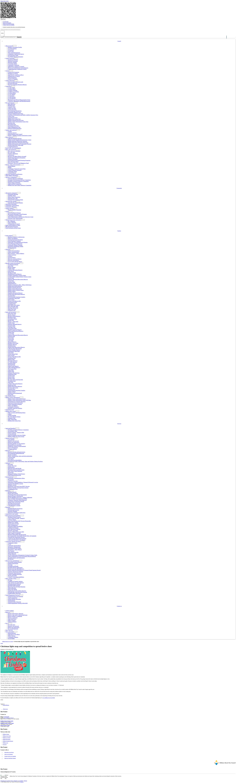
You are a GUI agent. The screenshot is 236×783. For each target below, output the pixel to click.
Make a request (12, 620)
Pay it (6, 623)
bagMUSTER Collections (14, 593)
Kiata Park (10, 394)
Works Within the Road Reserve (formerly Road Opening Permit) (24, 570)
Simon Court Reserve (13, 366)
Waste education (12, 588)
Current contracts (12, 132)
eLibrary (10, 256)
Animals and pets (9, 438)
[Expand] (5, 44)
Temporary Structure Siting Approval (17, 500)
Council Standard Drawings (15, 574)
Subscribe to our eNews (14, 634)
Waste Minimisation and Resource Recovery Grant (20, 217)
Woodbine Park (12, 381)
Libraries (7, 249)
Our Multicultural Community (15, 56)
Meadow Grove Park (13, 343)
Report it (7, 612)
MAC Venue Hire (12, 419)
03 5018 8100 (6, 716)
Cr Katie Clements (12, 90)
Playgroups (11, 472)
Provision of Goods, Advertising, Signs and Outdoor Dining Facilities (25, 461)
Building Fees (11, 105)
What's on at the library (14, 250)
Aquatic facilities (12, 454)
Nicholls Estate (12, 346)
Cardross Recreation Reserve (15, 270)
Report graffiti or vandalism (15, 616)
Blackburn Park (12, 317)
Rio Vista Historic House (14, 416)
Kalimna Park (11, 336)
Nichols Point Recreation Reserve (16, 294)
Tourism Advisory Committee (15, 178)
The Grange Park (12, 369)
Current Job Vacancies (13, 72)
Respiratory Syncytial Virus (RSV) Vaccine (19, 486)
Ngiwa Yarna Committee (14, 182)
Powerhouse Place (12, 302)
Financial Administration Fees (15, 113)
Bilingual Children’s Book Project (16, 474)
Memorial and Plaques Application (16, 512)
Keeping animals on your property (16, 443)
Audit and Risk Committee (14, 184)
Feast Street (11, 271)
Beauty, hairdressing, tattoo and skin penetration (20, 456)
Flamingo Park (11, 327)
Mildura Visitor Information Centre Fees (18, 121)
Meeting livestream (13, 61)
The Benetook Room (13, 264)
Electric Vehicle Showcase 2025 (16, 531)
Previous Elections (12, 83)
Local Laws (11, 51)
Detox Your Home (12, 589)
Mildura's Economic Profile (15, 47)
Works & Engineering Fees (14, 128)
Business (7, 450)
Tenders (10, 131)
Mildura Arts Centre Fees (14, 119)
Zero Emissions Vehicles (14, 529)
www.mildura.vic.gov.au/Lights (49, 697)
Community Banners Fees (14, 112)
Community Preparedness (14, 545)
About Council (9, 46)
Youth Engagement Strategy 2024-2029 (18, 603)
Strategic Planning (12, 511)
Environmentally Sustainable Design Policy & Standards (22, 536)
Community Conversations (12, 205)
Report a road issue (13, 617)
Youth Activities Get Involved (15, 596)
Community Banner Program (15, 245)
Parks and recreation (10, 312)
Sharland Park (11, 364)
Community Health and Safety (13, 541)
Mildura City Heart (6, 737)
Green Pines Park (12, 328)
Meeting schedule (12, 62)
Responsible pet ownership (14, 445)
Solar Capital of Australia (14, 533)
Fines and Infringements (14, 52)
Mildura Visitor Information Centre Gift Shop (19, 400)
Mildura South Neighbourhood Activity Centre (19, 140)
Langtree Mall (11, 282)
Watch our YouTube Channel (10, 758)
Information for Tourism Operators (16, 401)
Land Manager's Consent (14, 505)
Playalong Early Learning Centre (16, 469)
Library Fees (11, 116)
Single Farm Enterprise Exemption (16, 157)
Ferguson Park (11, 325)
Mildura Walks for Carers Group (16, 436)
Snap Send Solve (12, 619)
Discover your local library (14, 259)
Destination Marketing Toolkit (15, 246)
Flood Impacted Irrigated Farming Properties (19, 160)
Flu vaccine (11, 479)
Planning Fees (11, 123)
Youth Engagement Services (12, 595)
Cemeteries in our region (11, 514)
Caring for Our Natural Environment (17, 538)
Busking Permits (12, 247)
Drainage (10, 564)
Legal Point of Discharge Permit (16, 501)
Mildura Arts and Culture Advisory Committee (19, 185)
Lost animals (11, 439)
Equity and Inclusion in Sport (12, 225)
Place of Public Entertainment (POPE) (17, 498)
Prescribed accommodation (15, 460)
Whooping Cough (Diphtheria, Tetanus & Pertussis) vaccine (23, 482)
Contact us (119, 606)
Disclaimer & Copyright (5, 780)
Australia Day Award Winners (15, 202)
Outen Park (11, 352)
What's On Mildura (13, 238)
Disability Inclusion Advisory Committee (18, 181)
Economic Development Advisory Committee (19, 180)
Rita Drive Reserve (12, 360)
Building (7, 490)
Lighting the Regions (13, 527)
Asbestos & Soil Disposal (14, 584)
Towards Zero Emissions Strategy (16, 537)
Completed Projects (13, 146)
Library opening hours (13, 252)
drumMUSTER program (14, 585)
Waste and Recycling (10, 578)
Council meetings (9, 58)
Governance (11, 50)
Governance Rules (12, 63)
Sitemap (25, 780)
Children (7, 463)
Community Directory (11, 206)
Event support (8, 235)
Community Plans (12, 171)
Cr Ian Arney (11, 95)
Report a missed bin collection (15, 613)
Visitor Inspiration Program (15, 404)
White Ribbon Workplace (11, 175)
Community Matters (13, 637)
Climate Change (12, 519)
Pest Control (11, 551)
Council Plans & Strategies (14, 170)
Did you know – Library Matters (16, 253)
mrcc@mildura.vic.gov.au (9, 717)
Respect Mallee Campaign (14, 209)
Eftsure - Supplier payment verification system (19, 135)
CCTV (9, 544)
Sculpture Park (11, 418)
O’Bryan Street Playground (15, 348)
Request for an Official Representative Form (19, 99)
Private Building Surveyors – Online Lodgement (20, 497)
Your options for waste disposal (16, 582)
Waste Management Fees (14, 127)
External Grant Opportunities (15, 218)
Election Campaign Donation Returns (17, 84)
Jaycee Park (11, 278)
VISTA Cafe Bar (12, 415)
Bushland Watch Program (14, 517)
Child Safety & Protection (14, 475)
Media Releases (12, 633)
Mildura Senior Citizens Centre (16, 290)
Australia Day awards (10, 201)
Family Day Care (12, 465)
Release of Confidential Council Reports (18, 67)
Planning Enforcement (13, 510)
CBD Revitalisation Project (15, 138)
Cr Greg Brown (12, 98)
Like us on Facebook (8, 754)
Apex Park (10, 266)
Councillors (8, 86)
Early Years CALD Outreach (15, 471)
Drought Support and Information (16, 557)
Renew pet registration (13, 442)
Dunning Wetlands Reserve (14, 324)
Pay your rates (11, 152)
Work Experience (12, 77)
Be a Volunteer (11, 221)
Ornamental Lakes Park (14, 298)
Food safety (11, 458)
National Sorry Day (13, 198)
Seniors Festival (12, 433)
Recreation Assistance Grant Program (17, 214)
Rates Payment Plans (13, 161)
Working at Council (13, 73)
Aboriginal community (11, 193)
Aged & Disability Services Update (17, 435)
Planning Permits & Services (15, 508)
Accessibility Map (12, 431)
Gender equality (9, 208)
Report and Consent (13, 493)
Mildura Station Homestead (15, 289)
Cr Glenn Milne (12, 93)
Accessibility (20, 780)
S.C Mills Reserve (12, 362)
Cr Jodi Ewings (12, 97)
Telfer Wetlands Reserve (14, 367)
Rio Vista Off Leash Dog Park (15, 379)
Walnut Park (11, 371)
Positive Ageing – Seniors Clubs (16, 432)
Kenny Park (11, 280)
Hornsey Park (11, 378)
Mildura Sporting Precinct (14, 287)
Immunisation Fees (13, 117)
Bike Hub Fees (11, 104)
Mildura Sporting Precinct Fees (16, 120)
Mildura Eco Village (13, 522)
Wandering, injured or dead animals (17, 446)
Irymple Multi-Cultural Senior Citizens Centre (19, 276)
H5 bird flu (10, 559)
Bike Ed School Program (11, 226)
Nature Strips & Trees (13, 523)
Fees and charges (9, 102)
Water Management (13, 525)
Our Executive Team (13, 55)
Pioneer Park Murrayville (14, 301)
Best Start (10, 464)
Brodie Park (11, 320)
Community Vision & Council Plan (17, 168)
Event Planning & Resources (15, 243)
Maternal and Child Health (14, 468)
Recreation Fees (12, 124)
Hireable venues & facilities (12, 263)
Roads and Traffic (12, 575)
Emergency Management (14, 547)
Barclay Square (12, 267)
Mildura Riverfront (6, 739)
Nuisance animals (12, 449)
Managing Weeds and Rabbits (15, 526)
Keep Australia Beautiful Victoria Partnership (19, 521)
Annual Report (11, 166)
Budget (9, 167)
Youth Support (11, 600)
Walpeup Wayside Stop (13, 373)
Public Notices (11, 635)
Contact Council (9, 610)
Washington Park (12, 374)
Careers (7, 70)
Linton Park (11, 339)
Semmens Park (11, 363)
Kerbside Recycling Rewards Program (17, 592)
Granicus (21, 781)
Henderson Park (12, 272)
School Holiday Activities (14, 599)
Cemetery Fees (11, 107)
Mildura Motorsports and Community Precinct (19, 144)
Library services (12, 254)
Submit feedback (12, 621)
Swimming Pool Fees (13, 125)
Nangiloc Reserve (12, 344)
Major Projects (9, 137)
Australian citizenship (10, 204)
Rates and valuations (10, 149)
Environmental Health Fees (15, 111)
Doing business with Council (15, 134)
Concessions (11, 155)
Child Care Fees (12, 108)
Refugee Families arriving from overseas (18, 487)
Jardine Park (11, 332)
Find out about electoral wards (15, 82)
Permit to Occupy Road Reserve (16, 569)
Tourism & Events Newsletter (15, 239)
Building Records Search (14, 503)
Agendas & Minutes (13, 59)
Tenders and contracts (10, 130)
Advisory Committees (10, 177)
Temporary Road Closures (14, 573)
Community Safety (12, 543)
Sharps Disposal (12, 553)
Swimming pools (9, 409)
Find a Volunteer (12, 222)
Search (1, 37)
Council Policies (12, 173)
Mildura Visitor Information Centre (17, 399)
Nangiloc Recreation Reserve (15, 293)
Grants (7, 211)
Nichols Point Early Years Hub (15, 145)
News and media (9, 631)
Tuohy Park (11, 370)
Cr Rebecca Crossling (13, 91)
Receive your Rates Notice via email (17, 156)
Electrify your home (13, 530)
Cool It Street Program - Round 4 (16, 518)
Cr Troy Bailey (11, 94)
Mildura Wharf (11, 291)
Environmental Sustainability (12, 515)
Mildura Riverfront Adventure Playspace (18, 142)
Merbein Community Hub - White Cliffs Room (19, 285)
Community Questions (13, 65)
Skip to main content (4, 1)
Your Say (5, 744)
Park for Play (11, 299)
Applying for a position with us (16, 75)
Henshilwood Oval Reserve (15, 274)
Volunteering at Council (14, 76)
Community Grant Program (15, 215)
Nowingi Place (11, 295)
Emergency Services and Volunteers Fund (18, 163)
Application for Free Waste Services (17, 590)
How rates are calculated (14, 151)
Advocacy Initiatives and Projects (13, 174)
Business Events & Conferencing (16, 237)
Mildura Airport (6, 734)
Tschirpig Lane (11, 310)
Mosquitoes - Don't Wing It (15, 549)
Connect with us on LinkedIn (10, 756)
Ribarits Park (11, 359)
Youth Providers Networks (14, 602)
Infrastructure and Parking (12, 560)
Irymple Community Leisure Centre (17, 275)
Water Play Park (12, 309)
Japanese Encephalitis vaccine (15, 483)
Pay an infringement (13, 628)
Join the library (12, 257)
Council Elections (9, 80)
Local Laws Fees (12, 109)
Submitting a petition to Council (16, 66)
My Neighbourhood (10, 396)
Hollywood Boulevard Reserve (15, 331)
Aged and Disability (10, 428)
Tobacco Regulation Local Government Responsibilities (22, 556)
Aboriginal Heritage (13, 194)
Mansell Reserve (12, 283)
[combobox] (10, 30)
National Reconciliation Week (15, 199)
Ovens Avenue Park (13, 354)
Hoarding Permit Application (15, 567)
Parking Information (13, 563)
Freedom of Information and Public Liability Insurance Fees (23, 115)
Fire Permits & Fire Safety (14, 548)
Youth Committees (12, 597)
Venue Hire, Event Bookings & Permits (18, 242)
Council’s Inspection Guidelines (16, 577)
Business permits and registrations (16, 452)
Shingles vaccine (12, 485)
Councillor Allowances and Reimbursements (19, 101)
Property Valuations (13, 153)
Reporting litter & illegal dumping (16, 586)
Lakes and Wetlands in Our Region (16, 540)
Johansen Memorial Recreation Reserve (18, 279)
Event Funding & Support (14, 212)
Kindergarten (11, 467)
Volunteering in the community (13, 219)
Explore (119, 230)
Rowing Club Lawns (13, 307)
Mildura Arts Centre (10, 411)
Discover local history (13, 260)
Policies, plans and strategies (12, 164)
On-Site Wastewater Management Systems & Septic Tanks (22, 555)
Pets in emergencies (13, 447)
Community (119, 188)
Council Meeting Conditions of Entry (17, 69)
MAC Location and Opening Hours (16, 412)
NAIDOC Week (12, 195)
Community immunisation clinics (16, 478)
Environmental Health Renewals (16, 453)
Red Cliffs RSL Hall (13, 306)
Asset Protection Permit (14, 504)
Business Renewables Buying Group (17, 534)
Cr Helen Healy (12, 89)
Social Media (11, 638)
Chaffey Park (11, 268)
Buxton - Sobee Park (13, 321)
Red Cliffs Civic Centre (14, 305)
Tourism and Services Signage (15, 571)
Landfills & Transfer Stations (15, 581)
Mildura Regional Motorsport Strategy (17, 141)
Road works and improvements (13, 148)
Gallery (10, 414)
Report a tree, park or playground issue (17, 615)
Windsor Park (11, 375)
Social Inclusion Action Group (13, 228)
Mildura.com (5, 742)
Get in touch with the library (15, 261)
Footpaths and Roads (13, 566)
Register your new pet (13, 441)
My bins (10, 580)
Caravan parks (11, 457)
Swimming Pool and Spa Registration (17, 494)
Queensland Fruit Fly (13, 552)
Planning (7, 507)
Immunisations (9, 476)
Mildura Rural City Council (7, 641)
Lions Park (10, 340)
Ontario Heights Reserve (14, 350)
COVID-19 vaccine (13, 481)
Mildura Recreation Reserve (15, 286)
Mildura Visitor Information (12, 397)
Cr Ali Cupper (11, 87)
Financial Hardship (12, 159)
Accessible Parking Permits (15, 562)
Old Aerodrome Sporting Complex (16, 297)
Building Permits (12, 492)
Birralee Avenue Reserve (14, 316)
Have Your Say (9, 630)
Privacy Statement (14, 780)
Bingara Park (11, 377)
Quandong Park (12, 303)
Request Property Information (15, 496)
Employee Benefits (12, 79)
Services (119, 423)
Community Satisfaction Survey (16, 54)
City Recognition (12, 48)
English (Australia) (14, 27)
